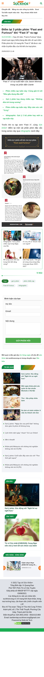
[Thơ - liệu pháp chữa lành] (11, 402)
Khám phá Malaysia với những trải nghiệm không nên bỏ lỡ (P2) (21, 448)
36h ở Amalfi (10, 440)
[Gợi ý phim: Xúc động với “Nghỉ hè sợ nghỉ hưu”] (11, 378)
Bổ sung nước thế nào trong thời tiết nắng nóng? (11, 262)
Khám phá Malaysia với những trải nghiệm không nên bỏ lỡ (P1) (21, 466)
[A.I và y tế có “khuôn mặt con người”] (32, 236)
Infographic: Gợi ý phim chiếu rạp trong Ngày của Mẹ (11, 244)
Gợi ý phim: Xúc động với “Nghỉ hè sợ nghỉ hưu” (29, 376)
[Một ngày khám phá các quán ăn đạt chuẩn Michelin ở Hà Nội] (11, 390)
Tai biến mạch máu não (11, 12)
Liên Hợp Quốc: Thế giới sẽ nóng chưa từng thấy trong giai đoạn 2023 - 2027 (31, 263)
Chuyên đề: (6, 9)
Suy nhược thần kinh (29, 12)
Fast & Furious (8, 285)
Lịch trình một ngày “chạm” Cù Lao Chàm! (21, 433)
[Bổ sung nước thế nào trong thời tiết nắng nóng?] (12, 254)
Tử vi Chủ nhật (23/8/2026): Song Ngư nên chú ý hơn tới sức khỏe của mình (21, 544)
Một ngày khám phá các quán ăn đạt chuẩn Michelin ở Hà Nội (30, 388)
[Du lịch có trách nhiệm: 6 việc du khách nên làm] (11, 414)
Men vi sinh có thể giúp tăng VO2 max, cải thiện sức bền (29, 564)
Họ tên (9, 304)
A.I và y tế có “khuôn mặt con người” (32, 243)
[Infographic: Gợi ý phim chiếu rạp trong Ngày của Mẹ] (12, 236)
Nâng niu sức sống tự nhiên (23, 9)
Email (8, 311)
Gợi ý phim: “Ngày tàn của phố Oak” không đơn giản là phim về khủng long (22, 425)
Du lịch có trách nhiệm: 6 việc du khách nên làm (31, 411)
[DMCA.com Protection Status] (22, 623)
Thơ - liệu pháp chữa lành (29, 399)
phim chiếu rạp (29, 281)
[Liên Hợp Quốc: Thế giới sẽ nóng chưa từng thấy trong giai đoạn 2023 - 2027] (32, 254)
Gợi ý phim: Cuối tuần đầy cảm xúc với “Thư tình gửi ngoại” (22, 457)
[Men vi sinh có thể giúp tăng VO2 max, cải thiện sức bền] (14, 568)
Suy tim (4, 16)
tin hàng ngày (25, 355)
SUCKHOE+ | (7, 37)
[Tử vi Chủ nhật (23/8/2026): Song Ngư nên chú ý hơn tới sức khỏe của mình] (22, 530)
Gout (37, 9)
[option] (22, 568)
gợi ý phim (15, 281)
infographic (26, 131)
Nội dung (10, 321)
